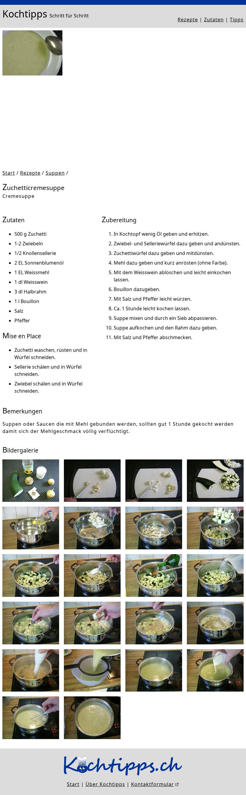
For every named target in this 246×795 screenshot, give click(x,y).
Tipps (237, 19)
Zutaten (214, 19)
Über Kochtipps (105, 784)
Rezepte (188, 19)
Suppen (55, 173)
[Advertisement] (123, 122)
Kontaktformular (152, 784)
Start (8, 173)
